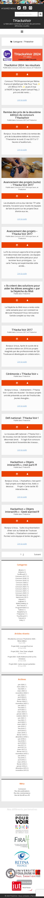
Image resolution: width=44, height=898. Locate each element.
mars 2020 (21, 724)
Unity (21, 620)
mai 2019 (21, 728)
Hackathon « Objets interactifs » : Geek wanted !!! (22, 510)
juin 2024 (21, 695)
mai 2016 (21, 758)
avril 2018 (21, 743)
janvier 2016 (21, 766)
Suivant (37, 554)
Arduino (21, 572)
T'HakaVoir (37, 68)
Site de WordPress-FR (22, 795)
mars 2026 (20, 687)
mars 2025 (21, 691)
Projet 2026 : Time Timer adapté (22, 651)
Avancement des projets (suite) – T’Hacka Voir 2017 (22, 168)
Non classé (27, 68)
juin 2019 (21, 726)
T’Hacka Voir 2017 (22, 329)
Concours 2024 (17, 68)
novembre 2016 (21, 753)
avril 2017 (21, 747)
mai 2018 (21, 741)
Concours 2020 (21, 582)
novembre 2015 (21, 770)
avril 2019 (21, 730)
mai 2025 (21, 689)
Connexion (22, 789)
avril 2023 (21, 710)
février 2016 (21, 764)
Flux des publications (22, 791)
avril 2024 (21, 697)
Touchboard (21, 616)
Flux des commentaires (22, 793)
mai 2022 (21, 720)
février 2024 (21, 701)
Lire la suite (23, 100)
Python (21, 610)
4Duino (21, 570)
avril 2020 (21, 722)
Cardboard (21, 574)
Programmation (21, 608)
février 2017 (21, 751)
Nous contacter (24, 896)
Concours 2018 (20, 578)
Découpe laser (31, 187)
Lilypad (21, 599)
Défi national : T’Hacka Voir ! (22, 418)
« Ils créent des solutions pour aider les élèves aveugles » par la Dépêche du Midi (22, 288)
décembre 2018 (21, 737)
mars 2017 (21, 749)
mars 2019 (21, 733)
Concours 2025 (20, 591)
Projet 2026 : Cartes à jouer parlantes (22, 664)
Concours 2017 (21, 120)
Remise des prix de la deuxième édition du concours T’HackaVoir (22, 114)
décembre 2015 (21, 768)
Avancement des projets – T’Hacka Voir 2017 (22, 232)
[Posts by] (27, 126)
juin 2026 (21, 685)
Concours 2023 (20, 587)
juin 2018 (21, 739)
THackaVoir (22, 20)
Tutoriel (21, 618)
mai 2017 (21, 745)
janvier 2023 (21, 714)
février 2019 (21, 735)
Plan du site (35, 896)
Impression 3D (21, 597)
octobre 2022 (21, 716)
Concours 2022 (21, 585)
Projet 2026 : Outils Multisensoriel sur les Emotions (22, 658)
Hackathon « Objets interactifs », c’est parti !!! (22, 463)
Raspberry (21, 612)
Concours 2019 (20, 580)
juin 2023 (21, 705)
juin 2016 (21, 756)
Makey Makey (21, 603)
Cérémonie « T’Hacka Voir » (22, 373)
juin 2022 (21, 718)
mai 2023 (21, 707)
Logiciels (21, 601)
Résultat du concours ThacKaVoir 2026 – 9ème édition (22, 640)
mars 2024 (21, 699)
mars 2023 (21, 712)
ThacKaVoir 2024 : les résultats (22, 65)
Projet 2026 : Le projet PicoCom (22, 646)
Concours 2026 (20, 593)
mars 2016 (21, 762)
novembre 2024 (21, 693)
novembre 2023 (21, 703)
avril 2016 (21, 760)
